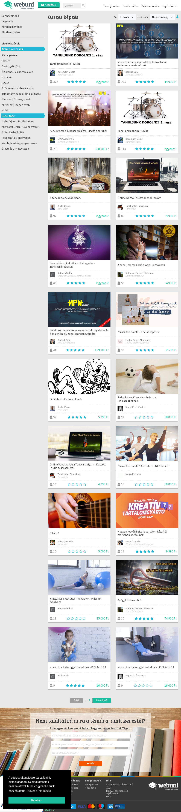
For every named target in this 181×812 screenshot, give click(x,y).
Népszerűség (160, 17)
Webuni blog (71, 787)
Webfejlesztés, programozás (19, 143)
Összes (6, 61)
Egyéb (5, 83)
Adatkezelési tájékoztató (119, 784)
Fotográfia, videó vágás (16, 137)
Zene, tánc (8, 116)
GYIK (108, 796)
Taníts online (130, 6)
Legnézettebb (10, 15)
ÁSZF (109, 787)
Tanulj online (111, 6)
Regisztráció (169, 6)
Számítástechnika (13, 132)
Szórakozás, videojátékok (17, 88)
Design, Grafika (11, 66)
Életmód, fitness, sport (16, 99)
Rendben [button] (36, 800)
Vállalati (7, 77)
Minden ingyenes (12, 26)
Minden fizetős (11, 32)
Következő (101, 700)
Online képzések (12, 49)
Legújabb (7, 21)
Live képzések (11, 43)
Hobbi (5, 110)
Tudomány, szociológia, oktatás (21, 93)
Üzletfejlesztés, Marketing (18, 121)
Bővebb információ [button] (39, 790)
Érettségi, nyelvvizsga (15, 148)
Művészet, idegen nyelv (16, 105)
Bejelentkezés (150, 6)
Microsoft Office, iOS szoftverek (20, 126)
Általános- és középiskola (17, 72)
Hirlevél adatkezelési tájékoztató (117, 792)
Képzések (50, 5)
